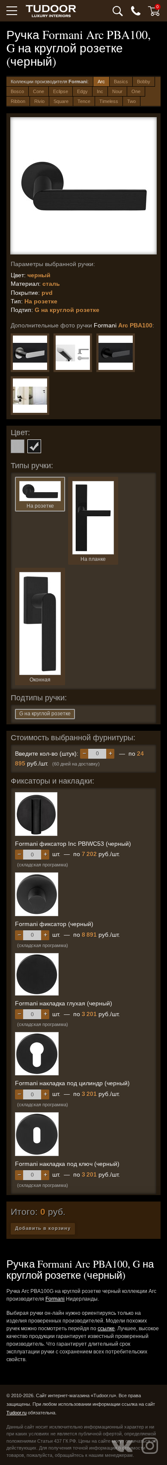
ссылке (106, 1329)
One (135, 91)
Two (131, 101)
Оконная (40, 680)
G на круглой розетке (45, 714)
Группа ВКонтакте (122, 1445)
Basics (121, 81)
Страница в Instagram (150, 1445)
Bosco (17, 91)
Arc (101, 81)
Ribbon (18, 101)
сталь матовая (17, 446)
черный (34, 446)
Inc (100, 91)
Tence (84, 101)
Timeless (108, 101)
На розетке (40, 506)
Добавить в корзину (43, 1228)
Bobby (143, 81)
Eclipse (60, 91)
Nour (117, 91)
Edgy (82, 91)
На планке (93, 559)
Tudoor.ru (16, 1412)
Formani (55, 1299)
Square (61, 101)
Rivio (39, 101)
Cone (38, 91)
